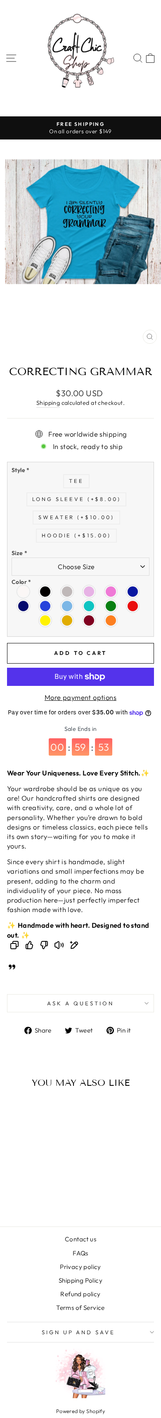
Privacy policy (80, 1267)
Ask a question (80, 1003)
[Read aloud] (59, 946)
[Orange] (111, 620)
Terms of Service (80, 1308)
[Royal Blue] (45, 606)
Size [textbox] (20, 553)
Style (21, 470)
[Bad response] (44, 946)
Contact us (80, 1239)
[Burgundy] (89, 620)
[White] (24, 591)
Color (21, 582)
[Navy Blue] (24, 606)
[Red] (133, 606)
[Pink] (111, 591)
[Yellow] (45, 620)
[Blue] (133, 591)
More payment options (80, 697)
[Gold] (67, 620)
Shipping (48, 402)
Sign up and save (79, 1332)
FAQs (80, 1253)
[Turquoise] (89, 606)
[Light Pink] (89, 591)
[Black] (45, 591)
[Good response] (29, 946)
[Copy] (14, 946)
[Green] (111, 606)
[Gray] (67, 591)
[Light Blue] (67, 606)
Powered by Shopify (80, 1411)
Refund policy (80, 1294)
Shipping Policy (80, 1280)
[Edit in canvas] (73, 946)
